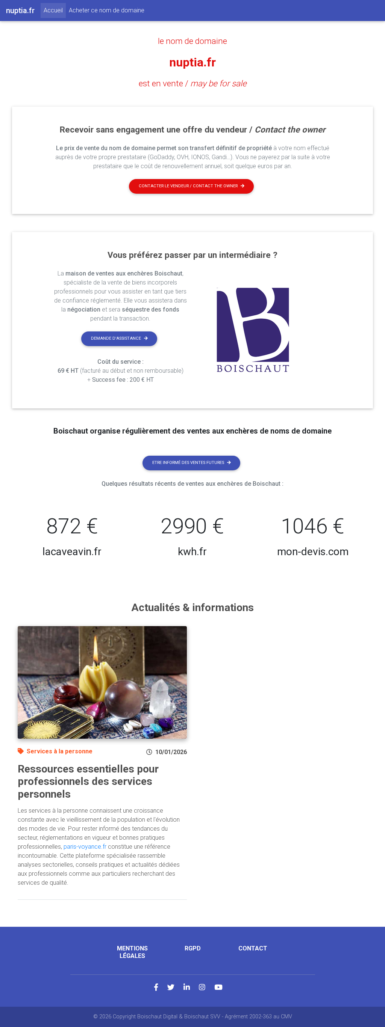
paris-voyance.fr (85, 846)
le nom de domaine (192, 41)
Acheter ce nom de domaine (106, 10)
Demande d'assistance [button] (116, 338)
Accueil (55, 10)
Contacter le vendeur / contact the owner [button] (188, 186)
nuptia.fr (192, 62)
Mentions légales (132, 952)
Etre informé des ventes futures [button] (188, 462)
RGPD (193, 948)
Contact (252, 948)
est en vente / (193, 83)
